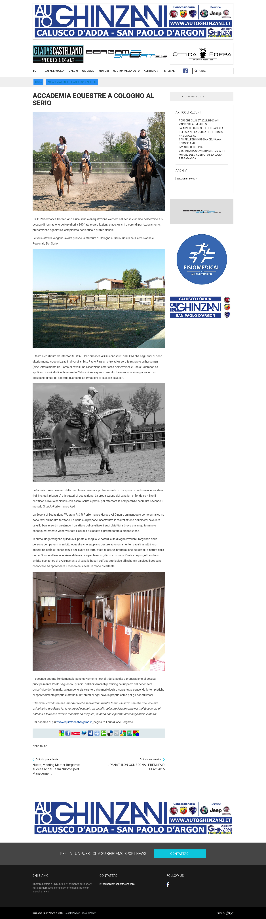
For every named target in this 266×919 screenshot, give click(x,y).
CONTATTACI (179, 854)
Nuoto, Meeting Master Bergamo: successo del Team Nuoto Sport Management (56, 766)
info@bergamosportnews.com (117, 883)
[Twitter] (84, 733)
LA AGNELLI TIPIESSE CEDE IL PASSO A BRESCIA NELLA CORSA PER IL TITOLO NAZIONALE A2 (201, 132)
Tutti (37, 70)
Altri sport (152, 70)
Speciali (169, 70)
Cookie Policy (88, 913)
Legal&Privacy (72, 913)
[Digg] (116, 733)
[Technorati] (103, 733)
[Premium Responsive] (136, 733)
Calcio (73, 70)
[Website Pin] (61, 733)
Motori (104, 70)
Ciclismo (88, 70)
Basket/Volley (55, 70)
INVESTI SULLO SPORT (192, 147)
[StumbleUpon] (129, 733)
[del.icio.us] (110, 733)
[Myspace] (90, 733)
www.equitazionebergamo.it (74, 722)
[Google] (123, 733)
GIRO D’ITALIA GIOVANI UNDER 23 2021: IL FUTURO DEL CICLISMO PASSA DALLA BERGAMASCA (202, 154)
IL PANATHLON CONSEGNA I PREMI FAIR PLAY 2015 (136, 764)
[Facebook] (68, 733)
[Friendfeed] (97, 733)
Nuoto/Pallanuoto (126, 70)
